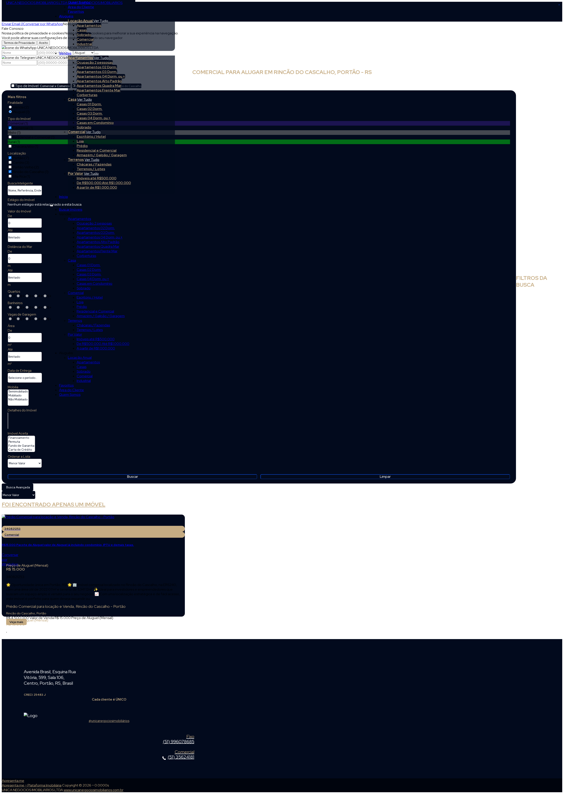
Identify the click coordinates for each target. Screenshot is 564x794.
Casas (82, 30)
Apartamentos (89, 25)
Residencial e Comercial (97, 150)
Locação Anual (80, 21)
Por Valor (75, 173)
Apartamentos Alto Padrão (99, 81)
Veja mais (16, 622)
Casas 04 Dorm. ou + (94, 118)
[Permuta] (21, 442)
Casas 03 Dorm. (90, 113)
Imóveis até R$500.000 (96, 178)
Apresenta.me (13, 780)
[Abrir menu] (51, 205)
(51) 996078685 (178, 739)
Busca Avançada (18, 487)
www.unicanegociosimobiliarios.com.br (93, 790)
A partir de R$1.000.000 (97, 187)
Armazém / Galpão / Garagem (102, 155)
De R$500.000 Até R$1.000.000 (104, 182)
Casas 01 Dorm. (89, 104)
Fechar (559, 4)
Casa (72, 99)
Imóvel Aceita (18, 433)
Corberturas (87, 95)
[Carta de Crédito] (21, 450)
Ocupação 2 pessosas (95, 62)
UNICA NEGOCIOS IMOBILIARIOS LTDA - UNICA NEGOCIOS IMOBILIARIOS (64, 2)
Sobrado (84, 34)
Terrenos (76, 159)
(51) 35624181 (181, 755)
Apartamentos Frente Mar (99, 90)
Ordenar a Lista (19, 456)
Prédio (82, 145)
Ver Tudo (100, 21)
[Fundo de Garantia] (21, 446)
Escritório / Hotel (91, 136)
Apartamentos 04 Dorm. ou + (101, 76)
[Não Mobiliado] (18, 400)
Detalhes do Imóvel (22, 410)
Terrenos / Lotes (91, 169)
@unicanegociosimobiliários (109, 721)
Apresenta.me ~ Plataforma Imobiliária (31, 785)
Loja (80, 141)
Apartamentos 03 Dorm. (97, 71)
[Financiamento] (21, 438)
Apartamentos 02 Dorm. (97, 67)
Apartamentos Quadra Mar (99, 85)
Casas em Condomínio (95, 122)
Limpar (385, 476)
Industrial (84, 44)
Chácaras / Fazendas (94, 164)
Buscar (132, 476)
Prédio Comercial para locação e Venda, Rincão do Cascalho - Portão (66, 606)
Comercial (85, 39)
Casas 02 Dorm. (89, 108)
